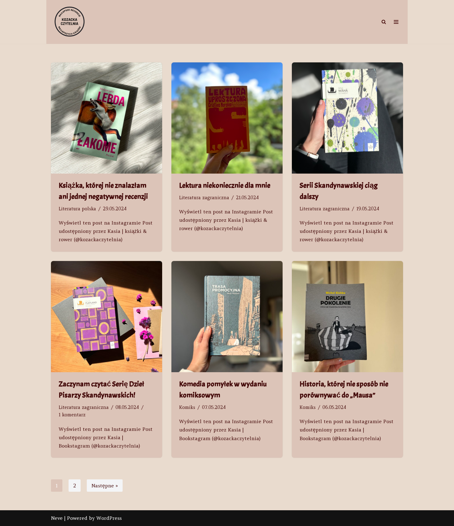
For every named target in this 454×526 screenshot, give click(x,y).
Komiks (187, 407)
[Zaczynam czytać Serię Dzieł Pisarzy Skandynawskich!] (106, 316)
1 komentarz (72, 415)
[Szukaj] (383, 21)
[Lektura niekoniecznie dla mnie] (227, 118)
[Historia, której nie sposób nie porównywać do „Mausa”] (347, 316)
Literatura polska (77, 209)
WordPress (109, 518)
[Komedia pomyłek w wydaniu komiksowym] (227, 316)
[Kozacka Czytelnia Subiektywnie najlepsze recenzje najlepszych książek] (69, 22)
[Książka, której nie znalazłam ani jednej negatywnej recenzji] (106, 118)
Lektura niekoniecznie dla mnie (224, 185)
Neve (57, 518)
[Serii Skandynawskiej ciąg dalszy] (347, 118)
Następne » (104, 485)
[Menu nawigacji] (396, 22)
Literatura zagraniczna (204, 197)
